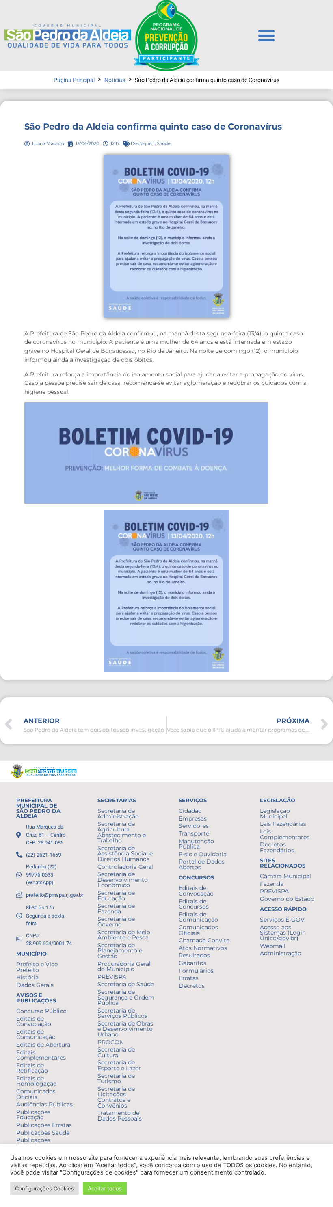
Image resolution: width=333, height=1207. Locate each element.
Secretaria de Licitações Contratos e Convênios (116, 1097)
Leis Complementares (284, 834)
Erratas (189, 978)
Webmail (272, 946)
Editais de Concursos (194, 904)
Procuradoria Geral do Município (124, 967)
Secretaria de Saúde (125, 984)
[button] (266, 35)
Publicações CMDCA (33, 1143)
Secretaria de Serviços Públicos (122, 1013)
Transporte (194, 833)
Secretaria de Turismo (116, 1079)
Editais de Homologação (36, 1081)
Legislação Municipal (275, 814)
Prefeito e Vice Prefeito (37, 967)
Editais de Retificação (32, 1068)
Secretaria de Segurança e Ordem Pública (125, 997)
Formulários (196, 970)
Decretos (192, 985)
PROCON (110, 1042)
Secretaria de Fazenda (116, 909)
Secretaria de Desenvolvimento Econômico (122, 879)
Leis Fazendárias (283, 824)
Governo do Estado (287, 899)
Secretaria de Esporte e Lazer (119, 1065)
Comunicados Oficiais (36, 1094)
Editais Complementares (41, 1055)
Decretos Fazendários (277, 847)
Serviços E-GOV (282, 919)
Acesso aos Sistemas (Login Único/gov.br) (283, 932)
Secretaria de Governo (116, 922)
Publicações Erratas (44, 1125)
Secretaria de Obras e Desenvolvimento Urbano (125, 1029)
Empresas (193, 818)
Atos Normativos (203, 948)
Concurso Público (41, 1011)
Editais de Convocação (33, 1021)
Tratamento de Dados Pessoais (119, 1116)
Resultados (194, 955)
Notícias (114, 80)
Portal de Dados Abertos (202, 864)
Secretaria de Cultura (116, 1052)
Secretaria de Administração (118, 814)
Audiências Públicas (44, 1104)
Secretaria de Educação (116, 896)
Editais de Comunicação (36, 1034)
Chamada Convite (204, 940)
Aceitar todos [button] (105, 1188)
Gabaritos (192, 963)
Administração (280, 953)
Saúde (164, 143)
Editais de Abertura (43, 1044)
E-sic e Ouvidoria (203, 854)
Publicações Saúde (42, 1132)
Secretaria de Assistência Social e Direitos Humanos (125, 853)
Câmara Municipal (285, 876)
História (27, 977)
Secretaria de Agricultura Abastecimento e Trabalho (121, 832)
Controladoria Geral (125, 867)
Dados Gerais (35, 985)
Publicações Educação (33, 1115)
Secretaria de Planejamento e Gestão (119, 950)
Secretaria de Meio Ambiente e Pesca (123, 935)
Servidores (194, 826)
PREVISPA (111, 977)
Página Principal (74, 80)
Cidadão (190, 811)
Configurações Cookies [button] (44, 1188)
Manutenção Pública (196, 844)
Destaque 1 (143, 143)
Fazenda (271, 884)
